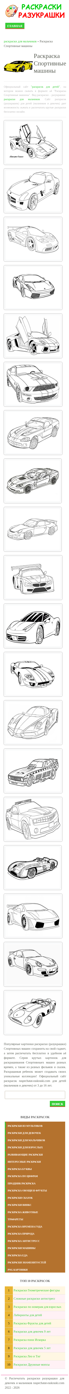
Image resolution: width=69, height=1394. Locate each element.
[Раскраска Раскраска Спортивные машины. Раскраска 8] (33, 481)
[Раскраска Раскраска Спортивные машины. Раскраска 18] (33, 964)
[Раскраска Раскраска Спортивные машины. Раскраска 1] (33, 142)
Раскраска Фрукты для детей (32, 1323)
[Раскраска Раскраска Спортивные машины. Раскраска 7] (33, 432)
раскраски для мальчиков (20, 41)
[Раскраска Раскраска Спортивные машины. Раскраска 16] (33, 867)
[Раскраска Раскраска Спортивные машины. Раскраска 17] (33, 916)
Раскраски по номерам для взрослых (37, 1306)
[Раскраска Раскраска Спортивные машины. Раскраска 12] (33, 674)
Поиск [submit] (57, 1104)
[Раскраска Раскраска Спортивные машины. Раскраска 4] (33, 287)
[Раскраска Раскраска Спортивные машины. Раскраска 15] (33, 819)
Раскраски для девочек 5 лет (32, 1348)
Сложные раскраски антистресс (34, 1298)
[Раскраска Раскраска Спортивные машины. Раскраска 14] (33, 771)
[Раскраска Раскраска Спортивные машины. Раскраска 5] (33, 336)
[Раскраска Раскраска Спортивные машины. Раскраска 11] (33, 626)
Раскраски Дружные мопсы (32, 1364)
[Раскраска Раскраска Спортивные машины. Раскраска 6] (33, 384)
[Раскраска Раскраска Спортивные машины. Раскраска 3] (33, 239)
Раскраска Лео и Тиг (27, 1356)
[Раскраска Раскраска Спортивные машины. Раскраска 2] (33, 191)
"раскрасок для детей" (45, 86)
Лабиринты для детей (28, 1315)
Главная (14, 26)
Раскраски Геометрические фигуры (37, 1290)
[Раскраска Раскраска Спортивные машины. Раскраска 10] (33, 577)
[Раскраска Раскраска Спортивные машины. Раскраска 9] (33, 529)
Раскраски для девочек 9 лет (32, 1331)
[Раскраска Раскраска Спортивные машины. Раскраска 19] (33, 1012)
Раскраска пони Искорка (30, 1339)
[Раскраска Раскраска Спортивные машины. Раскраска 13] (33, 722)
